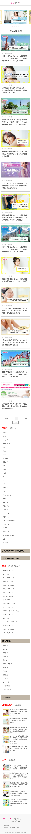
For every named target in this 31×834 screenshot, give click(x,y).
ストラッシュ (6, 443)
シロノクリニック (8, 633)
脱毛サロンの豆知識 (7, 195)
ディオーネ (6, 524)
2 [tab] (14, 26)
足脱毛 (5, 671)
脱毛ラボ (5, 502)
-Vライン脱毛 (6, 682)
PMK (4, 491)
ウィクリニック (7, 574)
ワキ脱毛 (5, 656)
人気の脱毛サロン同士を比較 (13, 551)
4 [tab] (18, 26)
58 (26, 418)
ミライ (5, 539)
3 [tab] (16, 26)
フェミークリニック (8, 629)
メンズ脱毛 (6, 697)
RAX (4, 476)
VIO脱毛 (5, 678)
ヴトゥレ (5, 487)
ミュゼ (5, 432)
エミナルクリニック (7, 163)
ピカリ (5, 498)
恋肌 (4, 447)
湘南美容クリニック (8, 570)
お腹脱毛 (5, 667)
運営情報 (6, 825)
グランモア (6, 531)
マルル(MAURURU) (8, 535)
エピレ (5, 473)
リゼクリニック (7, 618)
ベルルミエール (7, 495)
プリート (5, 454)
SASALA (5, 458)
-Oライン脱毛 (7, 689)
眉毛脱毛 (5, 653)
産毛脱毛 (5, 675)
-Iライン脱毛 (6, 686)
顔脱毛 (5, 649)
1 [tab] (12, 26)
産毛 (4, 288)
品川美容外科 (6, 600)
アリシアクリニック (8, 625)
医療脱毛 (5, 36)
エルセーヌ (6, 513)
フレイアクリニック (8, 578)
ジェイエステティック (9, 520)
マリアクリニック (8, 607)
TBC (4, 465)
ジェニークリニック (8, 585)
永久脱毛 (5, 68)
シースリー (6, 440)
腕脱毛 (5, 660)
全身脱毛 (5, 132)
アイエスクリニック (8, 592)
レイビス (5, 509)
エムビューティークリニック (11, 611)
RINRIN (5, 528)
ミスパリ (5, 542)
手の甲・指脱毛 (7, 664)
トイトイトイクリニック (10, 622)
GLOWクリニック (8, 596)
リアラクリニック (8, 581)
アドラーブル (6, 517)
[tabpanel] (15, 17)
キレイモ (5, 436)
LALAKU (5, 469)
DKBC (4, 484)
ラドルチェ (6, 506)
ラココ (5, 451)
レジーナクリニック (8, 614)
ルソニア (5, 480)
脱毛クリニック (6, 384)
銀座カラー (6, 462)
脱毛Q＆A (5, 259)
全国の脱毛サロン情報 (10, 558)
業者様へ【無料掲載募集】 (11, 827)
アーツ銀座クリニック (9, 603)
